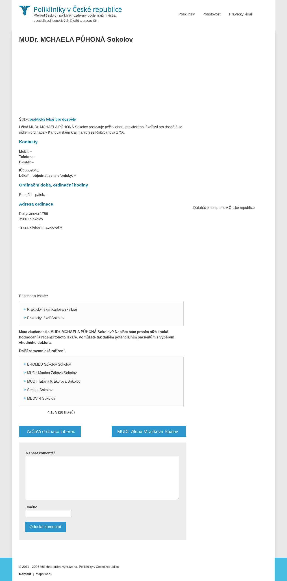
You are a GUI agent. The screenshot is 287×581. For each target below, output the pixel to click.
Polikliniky (186, 14)
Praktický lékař (240, 14)
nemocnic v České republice (232, 208)
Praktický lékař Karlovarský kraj (52, 309)
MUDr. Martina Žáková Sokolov (52, 373)
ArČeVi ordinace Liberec (51, 431)
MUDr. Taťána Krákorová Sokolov (53, 381)
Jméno (31, 507)
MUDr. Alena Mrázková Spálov (147, 431)
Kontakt (25, 574)
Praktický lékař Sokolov (45, 318)
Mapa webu (44, 574)
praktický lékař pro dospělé (53, 119)
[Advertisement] (102, 81)
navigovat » (52, 227)
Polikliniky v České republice (99, 566)
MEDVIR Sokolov (41, 398)
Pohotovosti (211, 14)
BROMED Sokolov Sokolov (49, 364)
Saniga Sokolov (39, 390)
